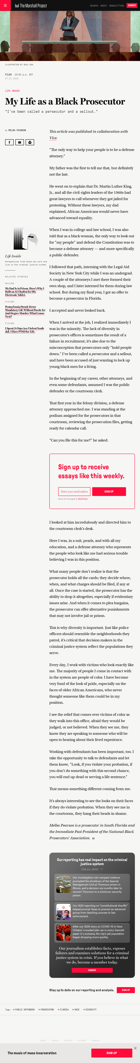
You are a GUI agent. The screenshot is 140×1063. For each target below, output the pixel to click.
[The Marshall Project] (30, 5)
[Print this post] (30, 142)
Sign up (109, 491)
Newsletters (116, 5)
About (103, 5)
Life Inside (12, 90)
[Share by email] (19, 142)
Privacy (68, 1040)
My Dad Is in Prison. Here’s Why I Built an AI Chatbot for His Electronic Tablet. (24, 292)
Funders (95, 1040)
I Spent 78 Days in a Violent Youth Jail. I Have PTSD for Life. (24, 330)
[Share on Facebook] (9, 142)
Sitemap (82, 1040)
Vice (53, 138)
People (55, 1040)
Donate (132, 5)
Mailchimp (83, 499)
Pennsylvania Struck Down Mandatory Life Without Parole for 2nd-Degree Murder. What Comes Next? (25, 311)
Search (94, 5)
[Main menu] (5, 5)
